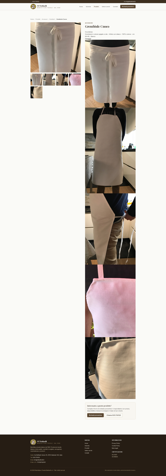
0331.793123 (34, 1)
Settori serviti (106, 6)
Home (81, 6)
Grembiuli (52, 19)
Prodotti (96, 6)
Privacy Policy (116, 443)
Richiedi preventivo (128, 6)
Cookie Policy (116, 445)
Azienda (88, 6)
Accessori (45, 19)
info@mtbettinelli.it (130, 1)
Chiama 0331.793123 (114, 415)
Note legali (115, 448)
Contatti (115, 6)
